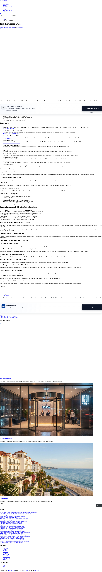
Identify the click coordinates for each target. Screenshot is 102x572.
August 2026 (5, 548)
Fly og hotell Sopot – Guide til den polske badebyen (11, 542)
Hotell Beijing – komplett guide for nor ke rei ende (11, 520)
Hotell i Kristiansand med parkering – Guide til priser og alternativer (15, 532)
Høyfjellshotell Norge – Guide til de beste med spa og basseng (13, 524)
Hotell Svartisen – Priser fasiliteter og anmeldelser (11, 522)
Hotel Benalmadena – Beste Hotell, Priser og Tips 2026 (12, 539)
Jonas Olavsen (20, 27)
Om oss (4, 9)
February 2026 (6, 554)
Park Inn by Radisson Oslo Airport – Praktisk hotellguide (12, 538)
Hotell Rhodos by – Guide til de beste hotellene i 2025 (12, 526)
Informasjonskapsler (7, 6)
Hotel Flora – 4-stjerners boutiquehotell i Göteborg (11, 523)
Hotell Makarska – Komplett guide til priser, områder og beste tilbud (15, 536)
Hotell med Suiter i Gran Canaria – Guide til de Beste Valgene (13, 534)
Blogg (4, 11)
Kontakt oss (5, 8)
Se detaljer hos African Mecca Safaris (11, 133)
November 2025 (6, 558)
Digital (4, 566)
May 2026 (5, 550)
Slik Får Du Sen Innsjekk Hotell (6, 438)
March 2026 (5, 553)
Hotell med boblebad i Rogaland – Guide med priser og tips (13, 529)
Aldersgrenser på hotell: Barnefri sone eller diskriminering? (13, 515)
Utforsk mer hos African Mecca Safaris (11, 143)
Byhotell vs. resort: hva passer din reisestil (9, 517)
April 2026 (5, 552)
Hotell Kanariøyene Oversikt (5, 378)
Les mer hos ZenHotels (8, 148)
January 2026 (6, 555)
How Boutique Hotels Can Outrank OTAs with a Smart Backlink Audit (15, 513)
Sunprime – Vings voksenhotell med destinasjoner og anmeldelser (14, 541)
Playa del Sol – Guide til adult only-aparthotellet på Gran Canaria (14, 518)
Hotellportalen (6, 4)
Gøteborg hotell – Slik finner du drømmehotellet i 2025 (12, 528)
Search (1, 503)
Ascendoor (25, 570)
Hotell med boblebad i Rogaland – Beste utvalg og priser (12, 531)
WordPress (36, 570)
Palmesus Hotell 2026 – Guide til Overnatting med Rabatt (12, 527)
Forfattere (5, 5)
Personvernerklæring (7, 10)
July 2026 (5, 549)
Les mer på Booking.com (8, 128)
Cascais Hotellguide (4, 498)
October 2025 (6, 559)
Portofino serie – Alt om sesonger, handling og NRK (11, 533)
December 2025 (6, 557)
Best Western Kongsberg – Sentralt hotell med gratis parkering (13, 521)
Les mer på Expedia (7, 138)
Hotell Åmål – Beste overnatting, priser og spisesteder (12, 537)
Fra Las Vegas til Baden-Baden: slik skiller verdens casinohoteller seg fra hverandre (18, 512)
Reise (4, 567)
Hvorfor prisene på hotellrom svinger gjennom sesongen (12, 516)
